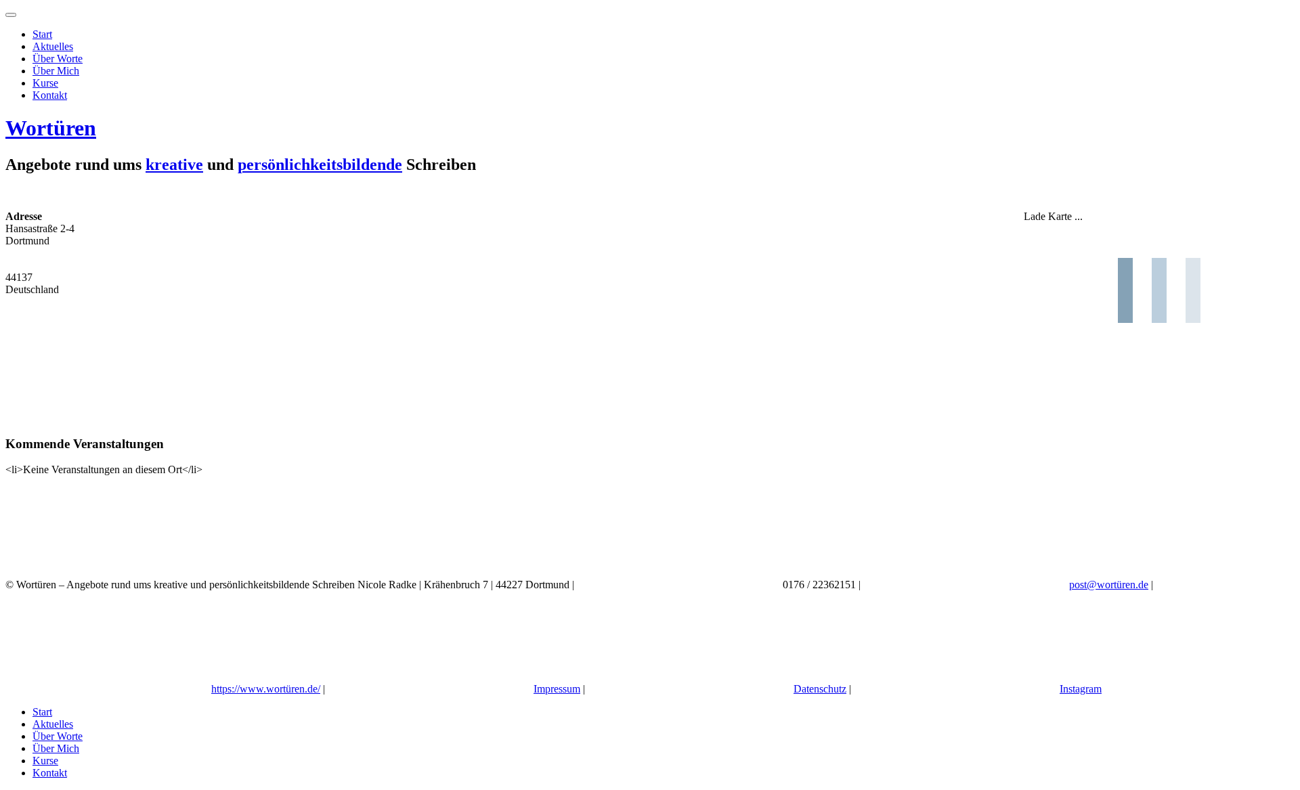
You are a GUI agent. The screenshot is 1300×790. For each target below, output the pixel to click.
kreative (174, 164)
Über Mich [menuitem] (55, 748)
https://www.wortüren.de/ (265, 689)
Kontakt (49, 95)
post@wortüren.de (1108, 584)
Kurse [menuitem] (45, 760)
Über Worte (57, 58)
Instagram (1081, 689)
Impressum (557, 689)
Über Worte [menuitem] (57, 736)
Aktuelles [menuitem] (52, 724)
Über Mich (55, 70)
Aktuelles (52, 46)
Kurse (45, 83)
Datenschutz (820, 689)
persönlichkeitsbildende (320, 164)
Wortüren (50, 128)
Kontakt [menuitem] (49, 772)
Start (42, 34)
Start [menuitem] (42, 712)
